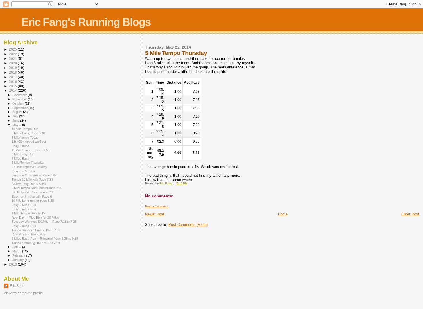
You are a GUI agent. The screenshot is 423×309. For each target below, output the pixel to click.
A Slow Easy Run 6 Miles (29, 184)
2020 (13, 63)
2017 (13, 77)
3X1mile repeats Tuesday (29, 167)
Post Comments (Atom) (188, 224)
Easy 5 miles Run (24, 226)
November (20, 99)
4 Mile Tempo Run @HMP (29, 213)
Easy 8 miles (20, 146)
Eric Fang (16, 286)
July (15, 116)
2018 (13, 72)
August (17, 112)
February (19, 255)
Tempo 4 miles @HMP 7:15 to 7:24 (36, 243)
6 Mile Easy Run (23, 154)
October (18, 103)
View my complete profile (23, 293)
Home (283, 214)
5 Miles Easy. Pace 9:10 (28, 133)
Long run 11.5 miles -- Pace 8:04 (34, 175)
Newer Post (154, 214)
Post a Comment (156, 206)
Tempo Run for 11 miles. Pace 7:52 (36, 230)
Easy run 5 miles (23, 171)
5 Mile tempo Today (25, 137)
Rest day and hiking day (28, 234)
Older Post (410, 214)
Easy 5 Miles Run (24, 205)
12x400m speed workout (29, 141)
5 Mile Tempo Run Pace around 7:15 (37, 188)
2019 (13, 68)
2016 (13, 81)
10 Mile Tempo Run (25, 129)
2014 (13, 90)
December (20, 95)
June (16, 120)
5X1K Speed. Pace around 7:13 (33, 192)
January (18, 260)
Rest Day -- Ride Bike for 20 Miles (35, 217)
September (20, 108)
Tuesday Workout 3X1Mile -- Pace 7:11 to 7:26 (44, 221)
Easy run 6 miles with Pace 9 (32, 196)
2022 (13, 54)
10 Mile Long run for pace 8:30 (33, 200)
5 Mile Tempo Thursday (28, 162)
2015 (13, 86)
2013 (13, 264)
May (15, 125)
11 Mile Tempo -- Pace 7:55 (30, 150)
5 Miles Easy (20, 158)
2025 (13, 49)
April (15, 247)
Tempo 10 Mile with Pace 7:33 (32, 179)
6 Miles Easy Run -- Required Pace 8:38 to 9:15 (45, 238)
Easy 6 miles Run (24, 209)
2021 (13, 58)
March (17, 251)
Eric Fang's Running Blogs (86, 22)
